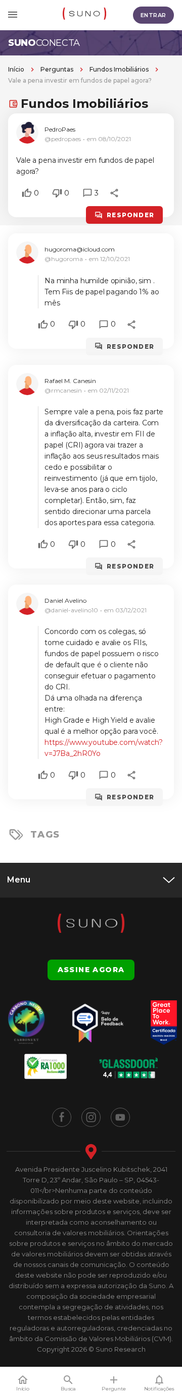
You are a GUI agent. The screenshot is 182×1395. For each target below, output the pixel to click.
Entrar (153, 15)
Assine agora (91, 969)
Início (16, 69)
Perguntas (56, 69)
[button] (27, 193)
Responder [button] (130, 215)
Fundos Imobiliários (119, 69)
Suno (44, 42)
